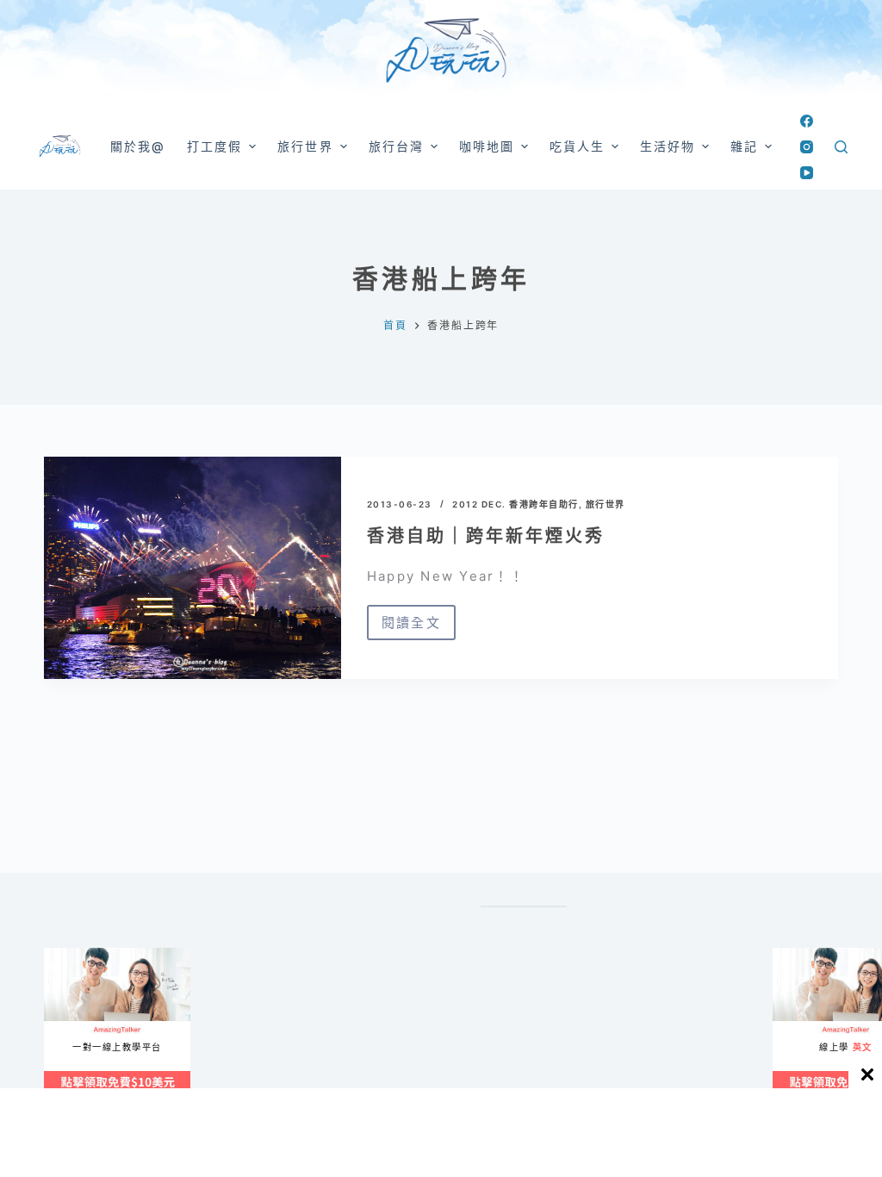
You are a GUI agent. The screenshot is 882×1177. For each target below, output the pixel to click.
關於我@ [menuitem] (137, 146)
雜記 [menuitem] (744, 146)
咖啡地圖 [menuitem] (486, 146)
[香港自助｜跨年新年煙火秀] (192, 568)
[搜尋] (841, 146)
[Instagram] (806, 146)
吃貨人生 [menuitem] (577, 146)
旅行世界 (605, 504)
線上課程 (61, 955)
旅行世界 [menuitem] (304, 146)
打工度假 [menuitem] (214, 146)
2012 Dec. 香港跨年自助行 (515, 504)
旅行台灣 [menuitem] (396, 146)
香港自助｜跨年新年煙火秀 (486, 536)
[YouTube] (806, 172)
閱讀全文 (411, 627)
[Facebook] (806, 121)
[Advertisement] (313, 1131)
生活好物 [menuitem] (667, 146)
